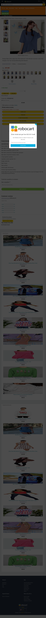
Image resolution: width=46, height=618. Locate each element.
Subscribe (23, 145)
